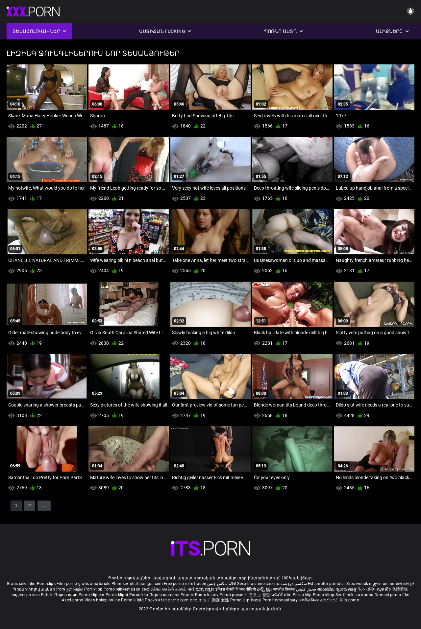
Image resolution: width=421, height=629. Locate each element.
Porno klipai (117, 595)
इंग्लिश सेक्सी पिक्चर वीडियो (235, 589)
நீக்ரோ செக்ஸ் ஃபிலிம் (168, 589)
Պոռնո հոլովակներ (34, 589)
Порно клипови (165, 595)
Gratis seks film (21, 583)
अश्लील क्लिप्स (284, 589)
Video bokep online (102, 600)
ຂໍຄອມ (256, 600)
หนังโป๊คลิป (282, 595)
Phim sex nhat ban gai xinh (137, 583)
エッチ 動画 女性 (214, 600)
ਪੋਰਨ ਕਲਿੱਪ (367, 589)
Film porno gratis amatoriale (83, 583)
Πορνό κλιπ (156, 600)
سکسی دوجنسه (294, 583)
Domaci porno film (392, 595)
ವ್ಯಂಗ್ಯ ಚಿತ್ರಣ (205, 589)
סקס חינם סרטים (182, 600)
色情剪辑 (400, 589)
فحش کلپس (306, 589)
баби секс (140, 589)
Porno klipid (133, 600)
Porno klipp (324, 595)
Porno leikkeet (117, 589)
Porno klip (139, 595)
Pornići (188, 595)
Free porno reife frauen (185, 583)
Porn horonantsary (280, 600)
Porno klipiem (92, 595)
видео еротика (26, 595)
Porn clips (47, 583)
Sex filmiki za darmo (354, 595)
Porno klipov (207, 595)
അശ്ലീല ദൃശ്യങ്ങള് (337, 589)
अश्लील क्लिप (309, 600)
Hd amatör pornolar (326, 583)
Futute (47, 595)
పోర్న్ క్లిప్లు (265, 589)
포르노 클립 (260, 595)
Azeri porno (73, 600)
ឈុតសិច (384, 589)
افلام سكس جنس (221, 583)
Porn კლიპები (70, 589)
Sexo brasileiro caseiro (258, 583)
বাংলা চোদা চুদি (404, 583)
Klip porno (349, 600)
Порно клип (66, 595)
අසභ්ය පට (330, 600)
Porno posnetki (234, 595)
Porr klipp (93, 589)
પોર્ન (190, 589)
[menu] (410, 12)
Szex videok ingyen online (370, 583)
